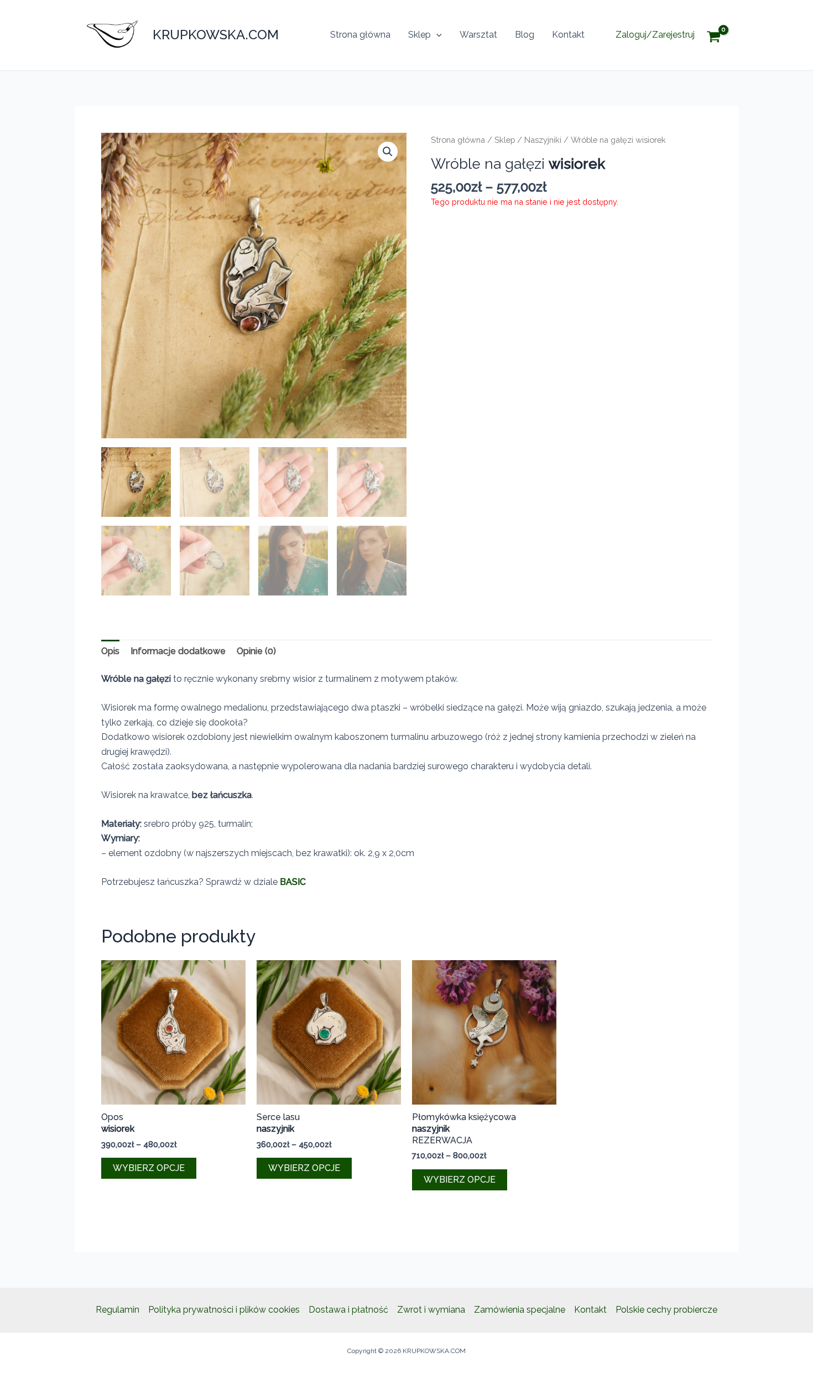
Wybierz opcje (149, 1168)
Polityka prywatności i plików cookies (224, 1309)
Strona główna (360, 34)
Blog (524, 34)
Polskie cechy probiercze (666, 1309)
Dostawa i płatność (348, 1309)
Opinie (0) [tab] (256, 651)
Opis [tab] (110, 651)
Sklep (419, 34)
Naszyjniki (542, 139)
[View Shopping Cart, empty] (722, 35)
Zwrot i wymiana (431, 1309)
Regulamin (117, 1309)
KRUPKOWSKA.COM (216, 35)
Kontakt (568, 34)
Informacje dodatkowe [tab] (178, 651)
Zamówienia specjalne (519, 1309)
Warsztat (478, 34)
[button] (436, 35)
